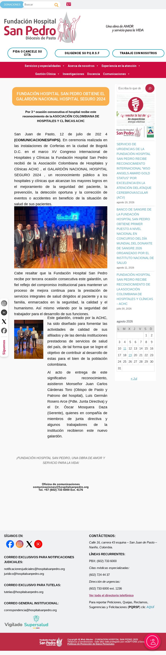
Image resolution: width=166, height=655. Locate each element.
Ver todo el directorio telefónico (111, 595)
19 (130, 355)
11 (124, 348)
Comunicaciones (114, 74)
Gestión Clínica (45, 74)
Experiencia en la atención (119, 65)
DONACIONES (12, 4)
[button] (123, 117)
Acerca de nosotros (81, 65)
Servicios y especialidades (43, 65)
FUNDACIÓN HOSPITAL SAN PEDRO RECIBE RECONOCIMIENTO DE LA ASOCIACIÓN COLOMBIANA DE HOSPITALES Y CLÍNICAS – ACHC (135, 289)
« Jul (134, 378)
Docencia (93, 74)
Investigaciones (73, 74)
